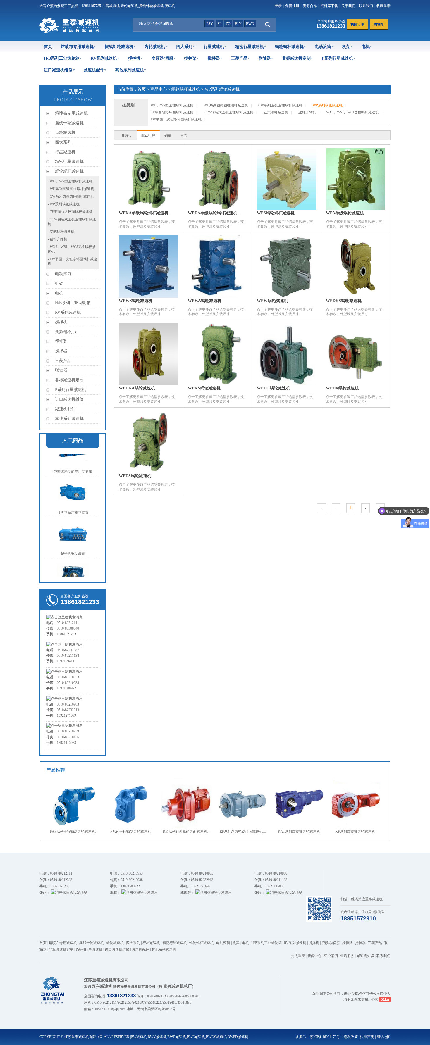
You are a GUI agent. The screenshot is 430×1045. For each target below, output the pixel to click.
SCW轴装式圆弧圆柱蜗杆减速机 (228, 112)
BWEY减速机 (216, 1037)
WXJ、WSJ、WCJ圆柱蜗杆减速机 (352, 112)
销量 (167, 135)
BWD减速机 (176, 1037)
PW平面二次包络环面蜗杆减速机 (176, 119)
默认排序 (148, 135)
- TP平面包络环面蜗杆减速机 (70, 212)
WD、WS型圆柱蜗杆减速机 (172, 105)
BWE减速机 (196, 1037)
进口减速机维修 (58, 70)
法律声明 (367, 1037)
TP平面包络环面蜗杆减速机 (172, 112)
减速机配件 (94, 70)
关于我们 (348, 6)
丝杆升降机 (307, 112)
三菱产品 (239, 58)
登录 (278, 6)
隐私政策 (351, 1037)
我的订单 (357, 24)
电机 (366, 46)
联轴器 (265, 58)
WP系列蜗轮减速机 (222, 89)
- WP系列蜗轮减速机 (64, 204)
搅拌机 (134, 58)
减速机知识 (365, 956)
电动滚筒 (323, 46)
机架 (346, 46)
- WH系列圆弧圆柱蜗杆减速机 (71, 189)
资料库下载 (329, 6)
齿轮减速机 (155, 46)
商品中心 (158, 89)
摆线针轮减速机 (119, 46)
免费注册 (292, 6)
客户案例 (331, 956)
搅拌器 (214, 58)
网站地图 (383, 1037)
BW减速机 (139, 1037)
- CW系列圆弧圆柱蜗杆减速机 (71, 196)
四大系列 (184, 46)
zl (219, 24)
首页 (48, 46)
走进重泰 (298, 956)
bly (238, 24)
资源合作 (310, 6)
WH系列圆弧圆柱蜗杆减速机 (226, 105)
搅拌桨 (190, 58)
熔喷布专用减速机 (77, 46)
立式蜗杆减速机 (276, 112)
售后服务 (347, 956)
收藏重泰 (383, 6)
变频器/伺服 (162, 58)
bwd (250, 24)
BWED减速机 (238, 1037)
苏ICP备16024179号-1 (326, 1037)
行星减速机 (214, 46)
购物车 (379, 24)
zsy (209, 24)
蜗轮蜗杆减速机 (289, 46)
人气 (183, 135)
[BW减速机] (70, 32)
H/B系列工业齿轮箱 (62, 58)
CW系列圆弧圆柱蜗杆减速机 (280, 105)
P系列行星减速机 (337, 58)
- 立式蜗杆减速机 (61, 232)
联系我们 (366, 6)
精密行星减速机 (249, 46)
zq (228, 24)
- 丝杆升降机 (57, 239)
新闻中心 (314, 956)
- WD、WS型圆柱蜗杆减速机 (70, 181)
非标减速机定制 (296, 58)
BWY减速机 (157, 1037)
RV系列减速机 (104, 58)
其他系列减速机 (129, 70)
